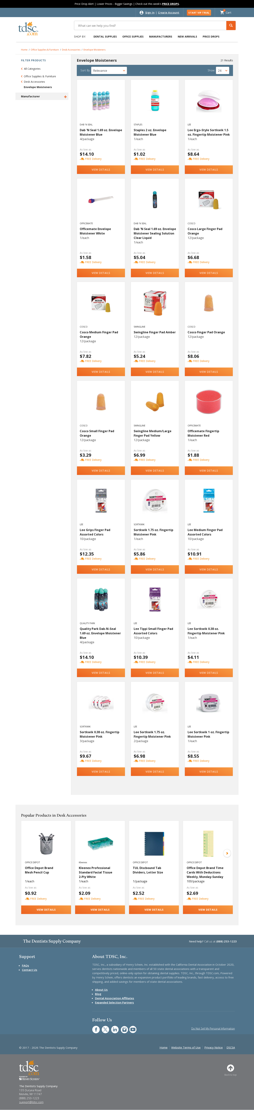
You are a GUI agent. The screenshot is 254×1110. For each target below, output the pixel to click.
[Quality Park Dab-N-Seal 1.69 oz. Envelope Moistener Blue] (101, 603)
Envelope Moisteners (94, 49)
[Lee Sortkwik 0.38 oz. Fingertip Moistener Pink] (209, 603)
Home (24, 49)
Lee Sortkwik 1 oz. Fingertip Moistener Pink (208, 734)
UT (131, 1027)
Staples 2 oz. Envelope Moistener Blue (150, 132)
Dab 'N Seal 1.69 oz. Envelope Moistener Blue (101, 132)
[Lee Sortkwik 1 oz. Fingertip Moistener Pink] (209, 707)
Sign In (150, 12)
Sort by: (85, 70)
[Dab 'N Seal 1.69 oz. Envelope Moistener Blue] (101, 105)
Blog (98, 994)
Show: (211, 70)
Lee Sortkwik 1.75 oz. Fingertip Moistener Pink (152, 734)
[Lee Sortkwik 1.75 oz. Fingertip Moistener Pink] (155, 707)
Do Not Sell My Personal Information (213, 1028)
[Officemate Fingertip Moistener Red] (209, 406)
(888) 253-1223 (226, 941)
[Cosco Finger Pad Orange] (209, 307)
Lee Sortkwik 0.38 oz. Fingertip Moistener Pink (206, 631)
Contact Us (29, 970)
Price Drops (211, 36)
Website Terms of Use (186, 1047)
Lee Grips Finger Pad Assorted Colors (95, 532)
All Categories (32, 68)
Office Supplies (133, 36)
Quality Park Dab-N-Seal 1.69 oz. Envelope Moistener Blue (100, 633)
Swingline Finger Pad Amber (155, 332)
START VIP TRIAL (199, 12)
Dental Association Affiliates (114, 998)
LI (112, 1027)
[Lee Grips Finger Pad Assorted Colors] (101, 504)
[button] (231, 25)
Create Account (168, 12)
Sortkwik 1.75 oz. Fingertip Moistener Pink (153, 532)
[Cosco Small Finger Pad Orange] (101, 406)
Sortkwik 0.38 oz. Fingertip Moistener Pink (99, 734)
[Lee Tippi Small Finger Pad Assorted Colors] (155, 603)
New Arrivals (187, 36)
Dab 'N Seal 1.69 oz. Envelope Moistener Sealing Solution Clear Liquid (155, 233)
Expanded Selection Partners (114, 1002)
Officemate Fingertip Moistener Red (203, 433)
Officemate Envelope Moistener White (95, 231)
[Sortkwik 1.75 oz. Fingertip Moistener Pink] (155, 504)
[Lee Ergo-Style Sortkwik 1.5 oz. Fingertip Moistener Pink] (209, 105)
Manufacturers (160, 36)
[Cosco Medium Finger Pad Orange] (101, 307)
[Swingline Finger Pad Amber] (155, 307)
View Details (101, 169)
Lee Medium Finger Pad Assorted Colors (205, 532)
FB (93, 1027)
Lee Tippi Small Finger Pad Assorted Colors (153, 631)
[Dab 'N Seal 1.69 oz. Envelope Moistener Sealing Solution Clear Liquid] (155, 203)
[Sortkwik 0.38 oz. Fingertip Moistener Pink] (101, 707)
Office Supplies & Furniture (45, 49)
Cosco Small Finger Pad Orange (97, 433)
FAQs (25, 965)
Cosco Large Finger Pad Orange (205, 231)
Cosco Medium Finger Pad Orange (99, 334)
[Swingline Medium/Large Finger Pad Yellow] (155, 406)
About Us (101, 989)
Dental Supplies (105, 36)
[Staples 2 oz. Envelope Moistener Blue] (155, 105)
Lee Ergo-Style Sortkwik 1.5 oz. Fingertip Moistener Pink (209, 132)
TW (103, 1027)
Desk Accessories (71, 49)
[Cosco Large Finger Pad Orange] (209, 203)
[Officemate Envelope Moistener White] (101, 203)
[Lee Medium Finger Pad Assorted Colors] (209, 504)
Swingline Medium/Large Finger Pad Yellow (152, 433)
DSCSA (230, 1047)
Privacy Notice (213, 1047)
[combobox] (109, 70)
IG (122, 1027)
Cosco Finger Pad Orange (206, 332)
